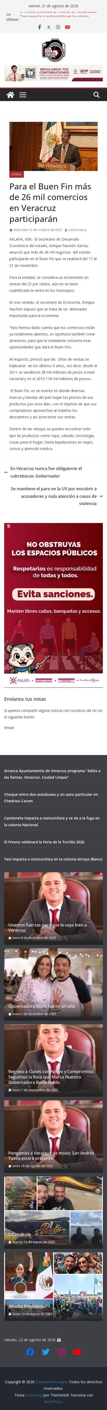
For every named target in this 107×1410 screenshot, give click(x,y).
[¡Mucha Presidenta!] (53, 1286)
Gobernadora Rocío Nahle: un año (41, 1006)
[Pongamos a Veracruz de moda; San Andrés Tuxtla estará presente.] (53, 1134)
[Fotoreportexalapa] (10, 95)
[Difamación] (53, 1210)
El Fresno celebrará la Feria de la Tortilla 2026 (58, 14)
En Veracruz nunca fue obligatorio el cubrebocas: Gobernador (46, 472)
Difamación (19, 1234)
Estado (16, 174)
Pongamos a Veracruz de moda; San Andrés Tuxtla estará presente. (51, 1155)
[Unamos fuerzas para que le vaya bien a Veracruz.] (53, 906)
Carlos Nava (77, 230)
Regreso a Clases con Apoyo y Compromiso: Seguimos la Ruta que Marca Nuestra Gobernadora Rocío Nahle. (51, 1077)
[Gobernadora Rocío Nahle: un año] (53, 982)
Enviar (9, 727)
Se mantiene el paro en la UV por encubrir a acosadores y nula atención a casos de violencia (54, 496)
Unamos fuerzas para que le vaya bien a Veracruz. (47, 927)
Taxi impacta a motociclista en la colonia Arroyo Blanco (53, 859)
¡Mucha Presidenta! (27, 1306)
